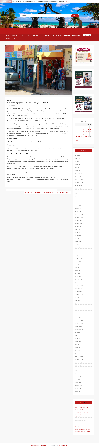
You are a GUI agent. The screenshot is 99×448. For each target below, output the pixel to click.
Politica (14, 35)
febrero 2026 (78, 173)
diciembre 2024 (79, 214)
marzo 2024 (78, 241)
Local (29, 35)
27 (83, 136)
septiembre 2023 (79, 258)
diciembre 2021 (79, 320)
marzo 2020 (78, 382)
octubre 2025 (78, 185)
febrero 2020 (78, 385)
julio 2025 (77, 194)
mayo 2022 (78, 306)
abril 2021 (77, 344)
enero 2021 (78, 353)
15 (88, 132)
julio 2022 (77, 300)
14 (86, 132)
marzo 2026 (78, 170)
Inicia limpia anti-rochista (81, 426)
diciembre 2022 (79, 285)
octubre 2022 (78, 291)
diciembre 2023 (79, 250)
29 (88, 136)
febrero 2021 (78, 350)
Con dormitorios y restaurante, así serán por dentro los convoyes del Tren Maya (46, 192)
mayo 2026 (78, 164)
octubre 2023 (78, 256)
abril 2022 (77, 309)
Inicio (7, 35)
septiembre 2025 (79, 188)
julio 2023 (77, 264)
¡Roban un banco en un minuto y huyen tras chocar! (42, 1)
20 (83, 134)
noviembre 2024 (79, 217)
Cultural (9, 38)
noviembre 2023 (79, 253)
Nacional (47, 35)
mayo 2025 (78, 200)
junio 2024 (77, 232)
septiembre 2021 (79, 329)
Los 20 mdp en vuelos (80, 419)
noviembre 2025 (79, 182)
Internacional (37, 35)
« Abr (76, 140)
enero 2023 (78, 282)
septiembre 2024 (79, 223)
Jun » (80, 140)
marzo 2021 (78, 347)
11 (79, 132)
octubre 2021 (78, 326)
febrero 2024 (78, 244)
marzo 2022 (78, 312)
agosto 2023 (78, 261)
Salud (16, 38)
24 (76, 136)
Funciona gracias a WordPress (38, 445)
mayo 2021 (78, 341)
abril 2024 (77, 238)
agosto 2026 (78, 155)
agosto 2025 (78, 191)
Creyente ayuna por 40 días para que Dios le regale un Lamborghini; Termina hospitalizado (32, 190)
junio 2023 (77, 267)
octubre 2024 (78, 220)
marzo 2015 (78, 391)
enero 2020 (78, 388)
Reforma (84, 402)
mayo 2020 (78, 376)
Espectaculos (56, 35)
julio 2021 (77, 335)
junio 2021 (77, 338)
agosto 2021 (78, 332)
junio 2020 (77, 374)
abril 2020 (77, 379)
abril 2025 (77, 202)
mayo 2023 (78, 270)
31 (76, 138)
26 (81, 136)
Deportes (22, 35)
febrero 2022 (78, 315)
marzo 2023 (78, 276)
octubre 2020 (78, 362)
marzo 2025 (78, 205)
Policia (22, 38)
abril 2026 (77, 167)
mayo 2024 (78, 235)
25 (79, 136)
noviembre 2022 (79, 288)
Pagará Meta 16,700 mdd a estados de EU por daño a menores (82, 414)
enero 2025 (78, 211)
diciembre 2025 (79, 179)
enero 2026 (78, 176)
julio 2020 (77, 371)
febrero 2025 (78, 208)
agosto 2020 (78, 368)
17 (76, 134)
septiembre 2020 (79, 365)
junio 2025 (77, 197)
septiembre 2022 (79, 294)
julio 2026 (77, 158)
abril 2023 (77, 273)
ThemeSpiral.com (63, 445)
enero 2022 (78, 317)
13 (83, 132)
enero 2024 (78, 247)
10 (76, 132)
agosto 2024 (78, 226)
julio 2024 (77, 229)
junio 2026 (77, 161)
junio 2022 (77, 303)
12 (81, 132)
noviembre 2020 (79, 359)
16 (90, 132)
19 (81, 134)
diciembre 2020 (79, 356)
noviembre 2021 (79, 323)
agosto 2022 (78, 297)
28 (86, 136)
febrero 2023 (78, 279)
